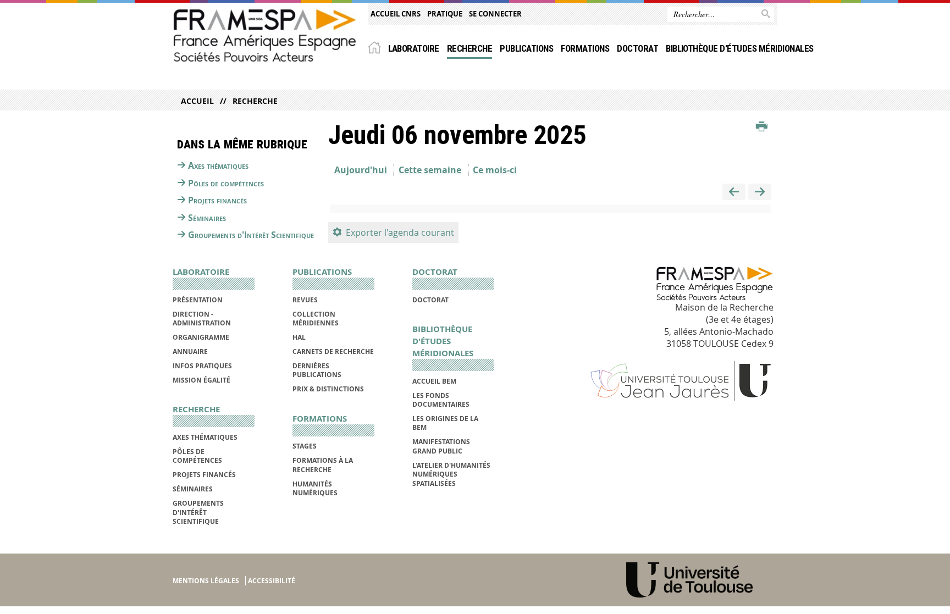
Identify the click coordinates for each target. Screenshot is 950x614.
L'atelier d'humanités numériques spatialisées (451, 474)
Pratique (444, 14)
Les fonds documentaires (441, 400)
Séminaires (207, 218)
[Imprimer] (761, 127)
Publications (526, 48)
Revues (305, 300)
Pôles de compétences (226, 183)
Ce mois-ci (495, 170)
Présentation (198, 300)
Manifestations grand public (441, 446)
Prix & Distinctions (328, 389)
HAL (299, 337)
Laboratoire (413, 48)
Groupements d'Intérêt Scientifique (251, 235)
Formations (585, 48)
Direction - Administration (202, 318)
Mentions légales (206, 580)
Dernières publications (316, 370)
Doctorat (637, 48)
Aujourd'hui (360, 170)
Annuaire (190, 351)
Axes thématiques (218, 165)
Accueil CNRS (396, 14)
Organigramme (201, 337)
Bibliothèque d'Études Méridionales (740, 48)
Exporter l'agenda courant (400, 232)
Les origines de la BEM (445, 423)
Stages (304, 446)
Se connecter (495, 14)
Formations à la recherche (322, 465)
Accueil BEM (434, 381)
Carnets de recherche (333, 351)
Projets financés (217, 200)
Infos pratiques (202, 365)
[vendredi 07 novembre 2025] (759, 192)
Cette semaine (430, 170)
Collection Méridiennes (315, 318)
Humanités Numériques (315, 488)
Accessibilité (271, 580)
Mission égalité (201, 380)
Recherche (469, 48)
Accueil (197, 101)
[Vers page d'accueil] (265, 35)
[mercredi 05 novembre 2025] (733, 192)
